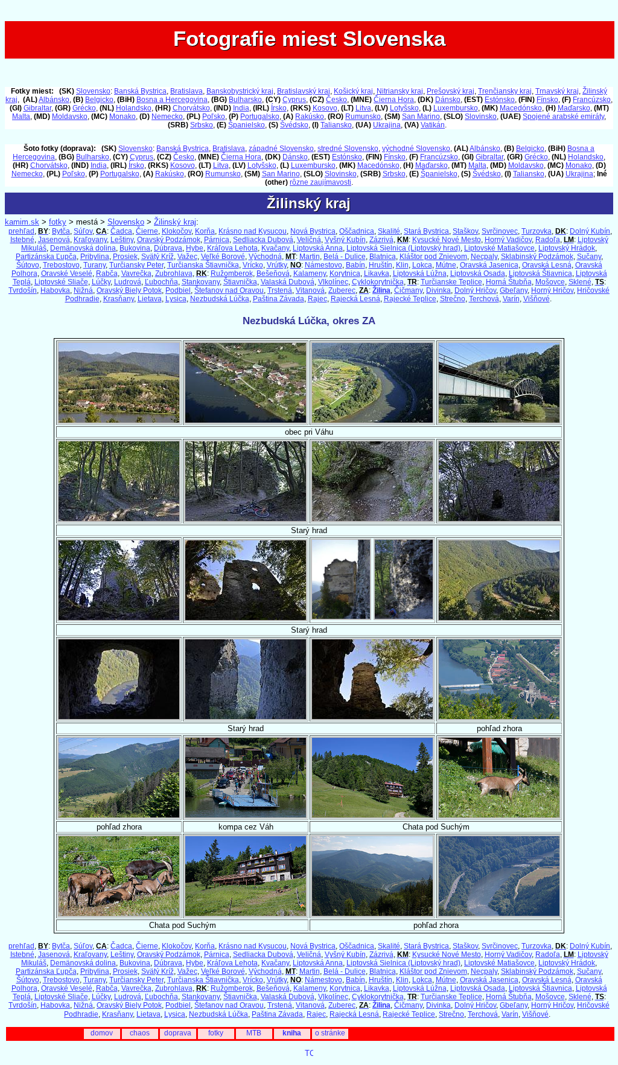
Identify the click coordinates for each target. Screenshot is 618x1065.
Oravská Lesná (547, 265)
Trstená (279, 290)
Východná (265, 256)
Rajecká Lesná (355, 299)
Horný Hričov (552, 290)
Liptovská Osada (477, 273)
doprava (177, 1033)
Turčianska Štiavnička (203, 265)
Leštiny (121, 239)
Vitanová (310, 290)
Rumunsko (363, 116)
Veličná (309, 239)
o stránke (330, 1033)
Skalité (389, 231)
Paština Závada (278, 299)
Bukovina (134, 248)
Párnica (216, 239)
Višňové (536, 299)
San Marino (421, 116)
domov (102, 1033)
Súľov (83, 231)
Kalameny (309, 273)
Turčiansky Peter (136, 265)
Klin (402, 265)
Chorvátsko (191, 108)
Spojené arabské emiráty (563, 116)
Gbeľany (513, 290)
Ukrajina (387, 125)
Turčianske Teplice (451, 282)
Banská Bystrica (140, 91)
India (241, 108)
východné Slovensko (416, 148)
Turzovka (536, 231)
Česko (336, 99)
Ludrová (127, 282)
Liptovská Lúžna (420, 273)
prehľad (21, 231)
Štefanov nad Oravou (229, 290)
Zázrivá (381, 239)
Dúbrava (168, 248)
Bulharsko (245, 99)
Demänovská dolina (83, 248)
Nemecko (167, 116)
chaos (140, 1033)
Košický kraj (353, 91)
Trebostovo (61, 265)
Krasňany (118, 299)
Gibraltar (37, 108)
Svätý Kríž (157, 256)
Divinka (438, 290)
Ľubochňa (161, 282)
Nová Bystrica (313, 231)
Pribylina (94, 256)
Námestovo (323, 265)
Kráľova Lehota (232, 248)
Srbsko (201, 125)
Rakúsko (309, 116)
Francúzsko (592, 99)
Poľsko (213, 116)
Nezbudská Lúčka (219, 299)
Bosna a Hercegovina (172, 99)
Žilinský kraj (175, 221)
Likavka (376, 273)
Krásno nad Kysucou (252, 231)
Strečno (452, 299)
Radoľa (547, 239)
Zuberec (341, 290)
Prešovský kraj (450, 91)
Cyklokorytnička (378, 282)
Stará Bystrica (426, 231)
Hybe (194, 248)
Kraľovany (90, 239)
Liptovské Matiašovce (499, 248)
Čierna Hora (394, 99)
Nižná (83, 290)
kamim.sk (22, 221)
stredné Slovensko (347, 148)
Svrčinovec (500, 231)
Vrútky (277, 265)
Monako (122, 116)
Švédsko (294, 125)
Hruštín (380, 265)
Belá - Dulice (344, 256)
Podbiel (178, 290)
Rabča (107, 273)
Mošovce (550, 282)
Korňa (205, 231)
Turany (94, 265)
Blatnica (382, 256)
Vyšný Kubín (345, 239)
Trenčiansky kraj (505, 91)
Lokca (422, 265)
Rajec (317, 299)
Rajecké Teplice (410, 299)
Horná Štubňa (509, 282)
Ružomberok (232, 273)
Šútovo (27, 265)
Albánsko (54, 99)
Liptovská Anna (318, 248)
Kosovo (325, 108)
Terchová (484, 299)
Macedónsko (521, 108)
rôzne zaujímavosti (320, 182)
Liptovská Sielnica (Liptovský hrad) (403, 248)
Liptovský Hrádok (566, 248)
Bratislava (186, 91)
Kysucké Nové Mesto (446, 239)
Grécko (84, 108)
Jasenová (54, 239)
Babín (355, 265)
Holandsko (133, 108)
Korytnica (345, 273)
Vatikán (433, 125)
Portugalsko (259, 116)
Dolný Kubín (590, 231)
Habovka (55, 290)
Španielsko (246, 125)
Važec (187, 256)
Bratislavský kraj (303, 91)
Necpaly (484, 256)
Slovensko (93, 91)
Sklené (580, 282)
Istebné (22, 239)
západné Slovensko (281, 148)
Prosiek (125, 256)
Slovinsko (481, 116)
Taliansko (336, 125)
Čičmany (408, 290)
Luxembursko (455, 108)
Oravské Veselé (66, 273)
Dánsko (447, 99)
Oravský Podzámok (168, 239)
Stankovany (201, 282)
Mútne (446, 265)
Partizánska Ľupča (46, 256)
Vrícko (253, 265)
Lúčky (101, 282)
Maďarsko (574, 108)
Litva (363, 108)
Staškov (465, 231)
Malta (21, 116)
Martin (309, 256)
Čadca (121, 231)
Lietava (150, 299)
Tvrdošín (22, 290)
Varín (511, 299)
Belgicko (99, 99)
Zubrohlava (174, 273)
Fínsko (547, 99)
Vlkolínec (333, 282)
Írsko (279, 108)
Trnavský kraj (557, 91)
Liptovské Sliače (61, 282)
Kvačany (275, 248)
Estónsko (500, 99)
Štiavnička (240, 282)
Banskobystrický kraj (239, 91)
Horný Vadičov (508, 239)
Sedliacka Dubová (263, 239)
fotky (57, 221)
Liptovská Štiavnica (540, 273)
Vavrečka (136, 273)
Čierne (147, 231)
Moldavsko (70, 116)
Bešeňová (273, 273)
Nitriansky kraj (400, 91)
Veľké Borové (223, 256)
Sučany (589, 256)
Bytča (61, 231)
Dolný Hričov (475, 290)
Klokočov (176, 231)
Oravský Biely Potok (129, 290)
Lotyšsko (404, 108)
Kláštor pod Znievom (433, 256)
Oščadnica (356, 231)
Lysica (175, 299)
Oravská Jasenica (489, 265)
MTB (253, 1033)
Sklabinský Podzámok (537, 256)
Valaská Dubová (287, 282)
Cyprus (294, 99)
